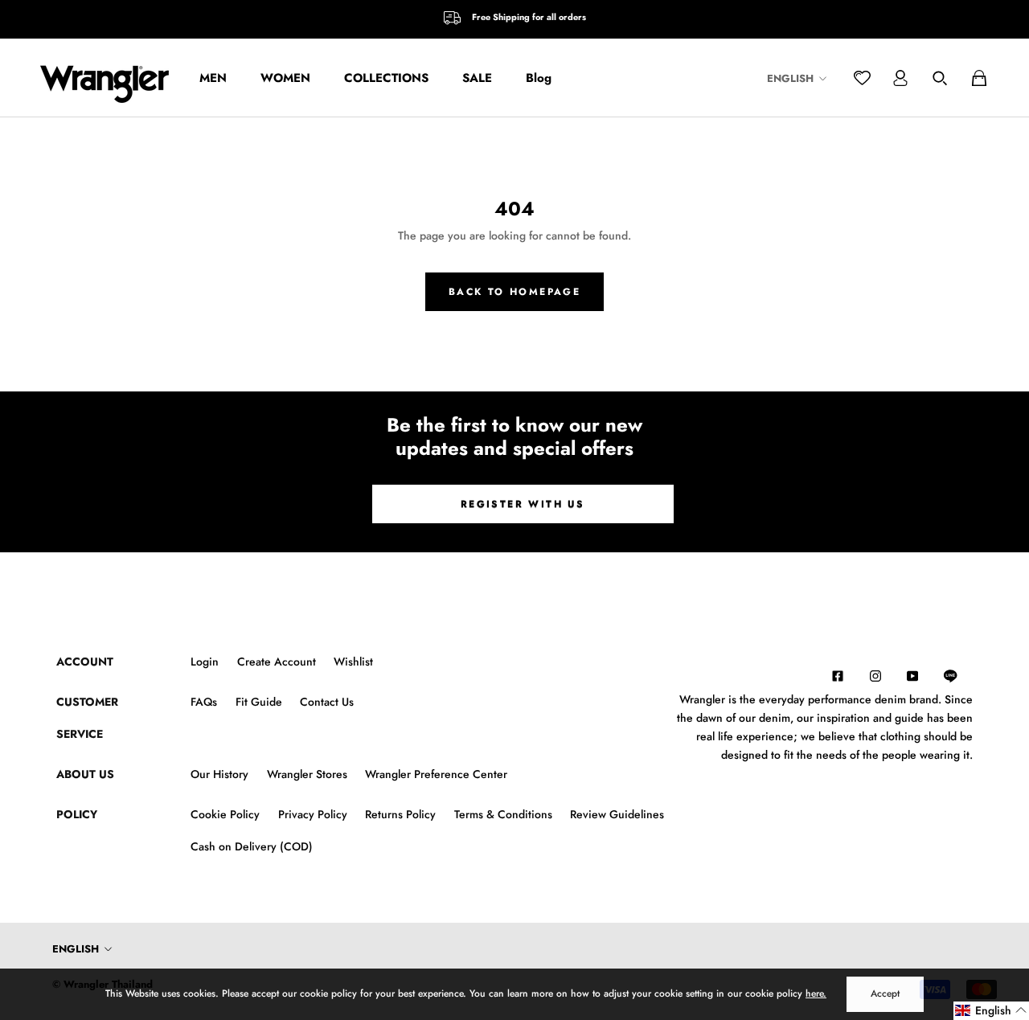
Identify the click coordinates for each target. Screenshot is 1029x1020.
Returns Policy (400, 814)
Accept (885, 993)
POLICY (76, 814)
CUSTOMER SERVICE (87, 718)
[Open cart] (979, 78)
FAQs (204, 702)
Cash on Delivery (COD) (252, 846)
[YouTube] (912, 675)
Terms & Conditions (503, 814)
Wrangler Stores (307, 774)
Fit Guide (259, 702)
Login (205, 661)
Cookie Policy (225, 814)
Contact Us (327, 702)
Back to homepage (514, 292)
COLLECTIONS (386, 78)
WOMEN (285, 78)
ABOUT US (85, 774)
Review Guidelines (617, 814)
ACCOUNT (84, 661)
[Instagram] (875, 675)
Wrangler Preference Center (436, 774)
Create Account (276, 661)
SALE (477, 78)
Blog (538, 78)
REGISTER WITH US (522, 504)
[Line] (958, 676)
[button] (991, 1011)
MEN (213, 78)
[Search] (939, 78)
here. (816, 993)
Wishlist (353, 661)
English (790, 78)
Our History (219, 774)
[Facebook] (837, 675)
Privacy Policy (312, 814)
